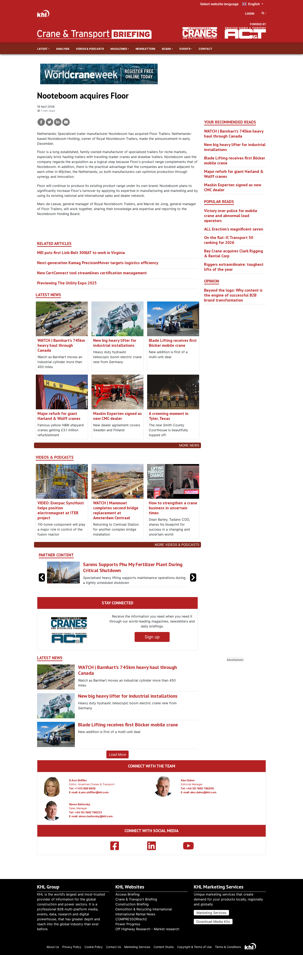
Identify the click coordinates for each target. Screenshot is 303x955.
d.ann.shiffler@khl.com (94, 792)
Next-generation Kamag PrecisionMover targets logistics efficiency (97, 262)
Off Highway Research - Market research (147, 929)
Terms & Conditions (228, 947)
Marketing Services (211, 913)
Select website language (219, 4)
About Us (53, 947)
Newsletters (145, 48)
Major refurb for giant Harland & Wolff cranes (59, 416)
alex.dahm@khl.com (203, 792)
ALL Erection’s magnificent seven (233, 229)
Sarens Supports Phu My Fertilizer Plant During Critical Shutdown (126, 567)
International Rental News (135, 914)
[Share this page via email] (66, 122)
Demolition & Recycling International (143, 909)
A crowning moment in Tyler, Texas (168, 416)
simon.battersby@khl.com (96, 816)
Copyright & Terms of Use (194, 947)
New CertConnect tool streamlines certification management (92, 273)
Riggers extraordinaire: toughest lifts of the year (233, 267)
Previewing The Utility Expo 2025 (67, 283)
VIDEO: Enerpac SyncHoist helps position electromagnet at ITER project (61, 510)
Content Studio (164, 947)
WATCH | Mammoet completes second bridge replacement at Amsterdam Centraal (115, 510)
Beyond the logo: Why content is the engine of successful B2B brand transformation (233, 295)
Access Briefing (127, 894)
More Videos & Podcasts (177, 545)
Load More (117, 754)
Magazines (118, 48)
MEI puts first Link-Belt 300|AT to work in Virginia (81, 252)
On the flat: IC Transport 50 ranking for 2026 (228, 240)
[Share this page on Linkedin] (57, 122)
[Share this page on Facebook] (41, 122)
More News (189, 445)
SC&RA (166, 48)
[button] (193, 577)
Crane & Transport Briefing (136, 899)
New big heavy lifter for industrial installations (114, 343)
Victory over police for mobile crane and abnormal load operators (230, 215)
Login (249, 13)
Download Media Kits (213, 921)
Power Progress (127, 924)
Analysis (62, 48)
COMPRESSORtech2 (131, 919)
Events (185, 48)
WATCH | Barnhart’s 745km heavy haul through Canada (61, 345)
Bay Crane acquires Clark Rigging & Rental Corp (233, 253)
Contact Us (113, 947)
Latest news (48, 294)
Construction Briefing (132, 904)
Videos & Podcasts (90, 48)
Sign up (152, 636)
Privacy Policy (71, 947)
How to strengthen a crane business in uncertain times (173, 508)
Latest (42, 48)
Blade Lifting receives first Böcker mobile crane (173, 343)
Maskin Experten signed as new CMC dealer (117, 416)
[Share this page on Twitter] (49, 122)
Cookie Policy (94, 947)
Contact (205, 48)
